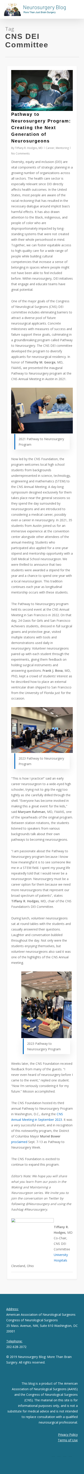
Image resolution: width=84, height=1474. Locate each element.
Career (50, 148)
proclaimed (19, 1142)
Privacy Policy (68, 1434)
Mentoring (62, 148)
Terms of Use (68, 1440)
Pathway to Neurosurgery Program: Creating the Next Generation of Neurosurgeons (41, 127)
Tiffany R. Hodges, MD (29, 148)
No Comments (20, 153)
